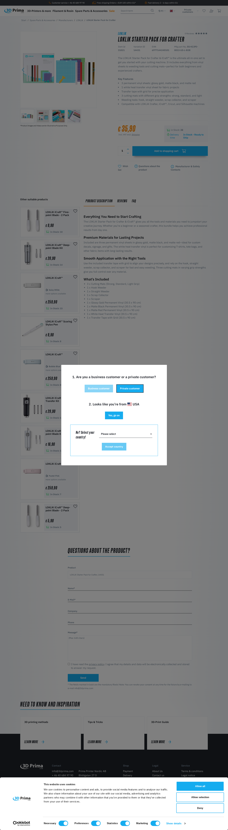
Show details (173, 823)
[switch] (96, 823)
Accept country (114, 446)
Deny (200, 808)
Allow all (200, 786)
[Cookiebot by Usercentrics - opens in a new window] (21, 823)
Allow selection (200, 797)
